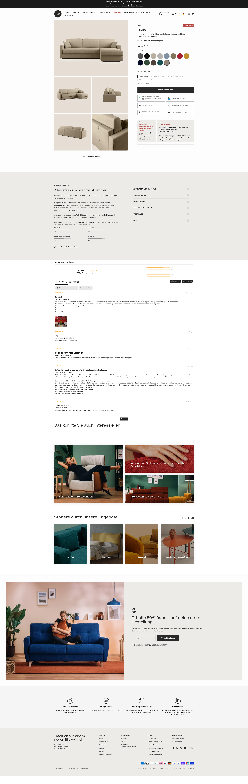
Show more (124, 419)
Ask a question (175, 281)
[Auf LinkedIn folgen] (192, 748)
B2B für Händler (177, 742)
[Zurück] (102, 4)
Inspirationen (145, 12)
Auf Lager (117, 12)
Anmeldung (152, 738)
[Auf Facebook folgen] (173, 748)
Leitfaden (68, 15)
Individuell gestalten (130, 12)
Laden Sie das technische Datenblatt (69, 247)
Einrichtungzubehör (103, 12)
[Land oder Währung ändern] (184, 14)
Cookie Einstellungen (155, 755)
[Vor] (145, 4)
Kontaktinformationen (186, 769)
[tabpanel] (124, 354)
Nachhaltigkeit (103, 742)
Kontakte (124, 738)
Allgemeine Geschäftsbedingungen (128, 746)
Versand (174, 769)
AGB (168, 769)
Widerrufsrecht (153, 745)
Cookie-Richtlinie (153, 752)
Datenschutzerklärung (155, 748)
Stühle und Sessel (87, 12)
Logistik (101, 748)
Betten (75, 12)
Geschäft (102, 752)
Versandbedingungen (155, 742)
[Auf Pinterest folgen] (181, 748)
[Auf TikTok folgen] (188, 748)
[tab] (74, 282)
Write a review (187, 281)
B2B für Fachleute (178, 738)
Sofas (66, 12)
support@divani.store (61, 747)
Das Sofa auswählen (105, 755)
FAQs (122, 742)
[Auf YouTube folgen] (185, 748)
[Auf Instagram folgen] (177, 748)
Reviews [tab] (61, 282)
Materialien (102, 745)
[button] (61, 321)
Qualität (101, 738)
